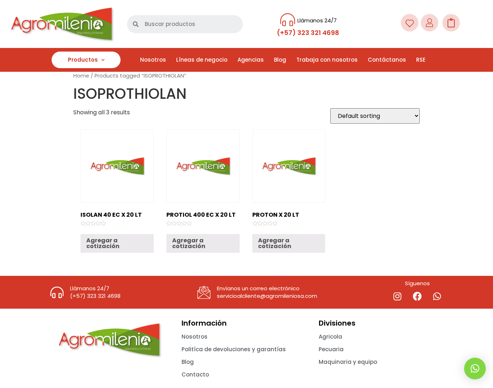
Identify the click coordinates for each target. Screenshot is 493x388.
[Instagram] (397, 296)
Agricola (330, 336)
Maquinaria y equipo (348, 362)
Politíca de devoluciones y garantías (234, 349)
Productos (83, 59)
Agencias (250, 59)
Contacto (195, 374)
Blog (280, 59)
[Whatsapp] (437, 296)
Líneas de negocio (201, 59)
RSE (421, 59)
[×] (475, 368)
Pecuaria (331, 349)
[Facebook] (417, 296)
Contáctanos (387, 59)
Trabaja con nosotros (327, 59)
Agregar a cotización (102, 243)
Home (81, 75)
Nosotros (153, 59)
